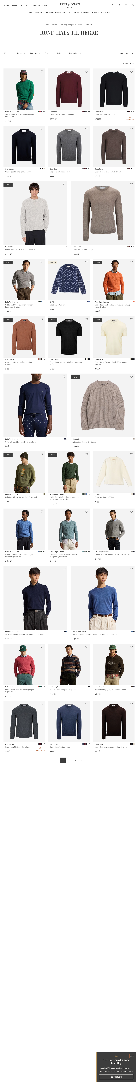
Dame (6, 5)
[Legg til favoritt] (41, 71)
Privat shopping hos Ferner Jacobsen (46, 13)
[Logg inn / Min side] (119, 5)
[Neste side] (81, 760)
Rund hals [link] (89, 24)
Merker (36, 5)
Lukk (132, 1056)
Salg (44, 5)
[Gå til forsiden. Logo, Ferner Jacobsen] (69, 5)
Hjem (47, 24)
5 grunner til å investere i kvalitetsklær (89, 13)
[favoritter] (126, 5)
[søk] (113, 5)
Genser (79, 24)
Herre (14, 5)
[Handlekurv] (133, 5)
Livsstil (23, 5)
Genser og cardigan (67, 24)
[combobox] (126, 53)
